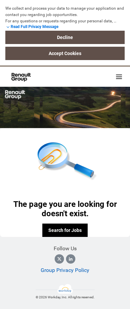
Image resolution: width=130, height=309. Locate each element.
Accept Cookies (65, 53)
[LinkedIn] (70, 259)
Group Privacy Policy (65, 270)
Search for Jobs (65, 230)
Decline (65, 37)
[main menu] (119, 77)
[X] (59, 259)
